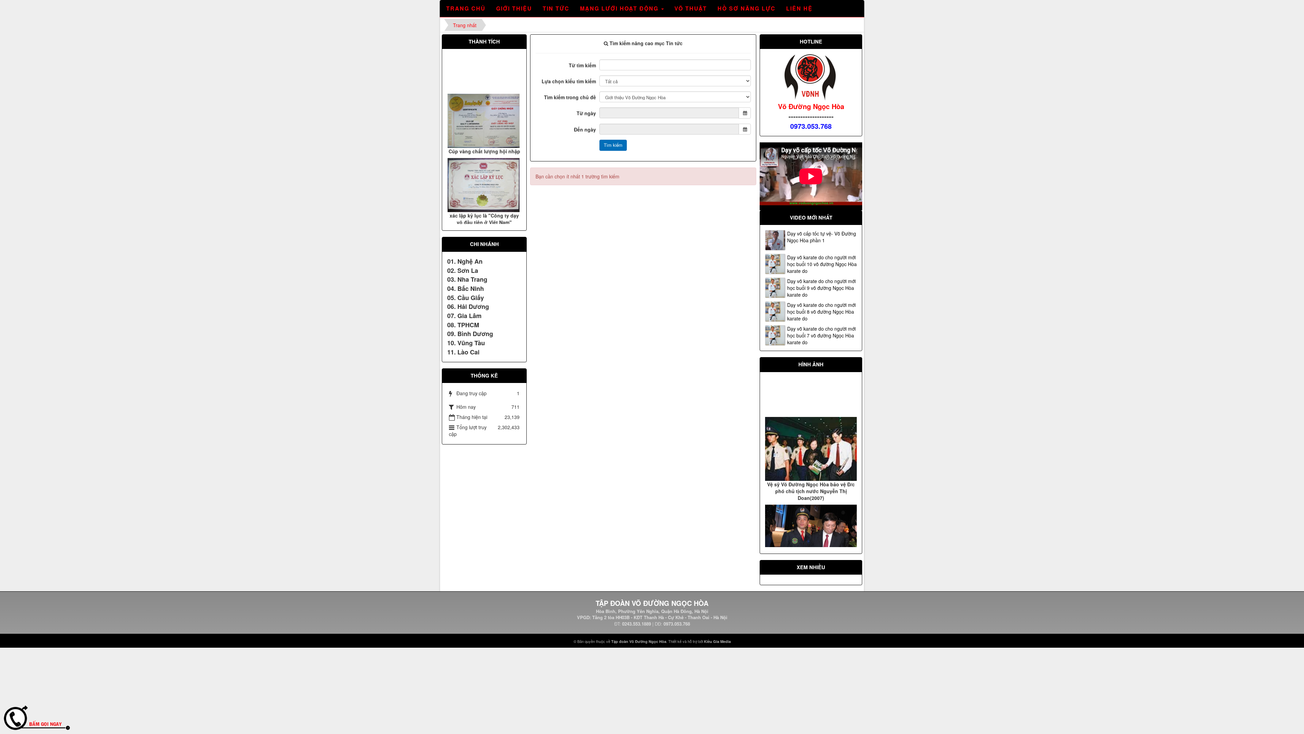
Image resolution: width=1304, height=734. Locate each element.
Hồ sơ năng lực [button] (747, 8)
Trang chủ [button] (466, 8)
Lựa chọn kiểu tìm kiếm (569, 81)
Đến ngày (585, 129)
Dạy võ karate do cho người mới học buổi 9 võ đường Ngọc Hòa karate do (821, 288)
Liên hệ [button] (799, 8)
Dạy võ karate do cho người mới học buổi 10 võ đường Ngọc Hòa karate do (822, 264)
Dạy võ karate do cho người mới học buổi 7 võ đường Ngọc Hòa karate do (821, 335)
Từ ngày (586, 113)
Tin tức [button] (556, 8)
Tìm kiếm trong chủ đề (570, 97)
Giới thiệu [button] (514, 8)
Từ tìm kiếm (582, 65)
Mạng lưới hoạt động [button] (620, 8)
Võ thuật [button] (690, 8)
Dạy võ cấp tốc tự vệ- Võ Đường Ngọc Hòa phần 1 (821, 237)
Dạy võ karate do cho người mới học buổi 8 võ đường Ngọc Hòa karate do (821, 311)
